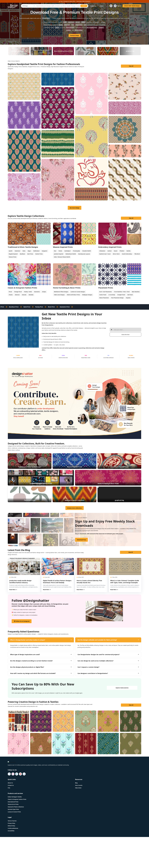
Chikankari (102, 251)
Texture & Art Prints (13, 804)
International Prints (13, 802)
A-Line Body (112, 294)
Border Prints (39, 254)
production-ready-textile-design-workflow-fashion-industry (20, 581)
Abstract (17, 294)
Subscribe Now (125, 334)
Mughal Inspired (13, 254)
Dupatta (128, 297)
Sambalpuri (67, 251)
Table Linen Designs (59, 294)
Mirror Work (116, 254)
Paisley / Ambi (28, 291)
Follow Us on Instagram (23, 621)
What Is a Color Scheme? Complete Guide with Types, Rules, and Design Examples (124, 581)
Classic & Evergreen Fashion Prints (22, 288)
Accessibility (11, 830)
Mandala (31, 294)
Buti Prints (30, 254)
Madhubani (36, 251)
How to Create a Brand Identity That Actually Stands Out (89, 581)
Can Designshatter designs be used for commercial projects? (99, 654)
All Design (25, 6)
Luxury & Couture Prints (14, 812)
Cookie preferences (13, 828)
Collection (93, 6)
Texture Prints (12, 257)
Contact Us (11, 785)
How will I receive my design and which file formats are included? (33, 673)
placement (71, 22)
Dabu (24, 251)
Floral (10, 291)
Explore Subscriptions (122, 688)
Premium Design (74, 35)
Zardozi (110, 251)
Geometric (37, 291)
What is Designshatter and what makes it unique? (27, 640)
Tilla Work (137, 254)
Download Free (81, 539)
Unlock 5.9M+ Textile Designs (132, 6)
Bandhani (22, 254)
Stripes (44, 291)
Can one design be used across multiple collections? (95, 661)
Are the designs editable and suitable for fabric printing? (97, 640)
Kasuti (115, 251)
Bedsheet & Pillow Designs (61, 291)
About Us (10, 783)
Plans (101, 6)
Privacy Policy (11, 823)
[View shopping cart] (111, 5)
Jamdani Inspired (58, 254)
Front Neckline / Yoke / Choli (122, 291)
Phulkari (122, 251)
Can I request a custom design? (88, 667)
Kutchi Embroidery (127, 254)
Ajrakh (60, 25)
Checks (11, 294)
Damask (24, 294)
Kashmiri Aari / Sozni (105, 254)
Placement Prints (105, 288)
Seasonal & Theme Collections (16, 807)
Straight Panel (121, 294)
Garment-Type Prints (13, 809)
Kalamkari (67, 25)
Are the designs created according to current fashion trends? (31, 661)
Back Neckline (135, 291)
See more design (74, 208)
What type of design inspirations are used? (25, 654)
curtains (69, 30)
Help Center (78, 788)
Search (83, 6)
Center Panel (102, 294)
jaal (85, 25)
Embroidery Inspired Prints (110, 247)
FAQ (9, 788)
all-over (78, 22)
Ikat (73, 25)
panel (64, 22)
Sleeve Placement (104, 297)
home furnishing (70, 27)
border (83, 22)
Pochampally (76, 251)
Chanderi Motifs (86, 251)
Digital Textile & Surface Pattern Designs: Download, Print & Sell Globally (57, 581)
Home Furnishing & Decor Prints (66, 288)
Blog (76, 783)
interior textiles (78, 30)
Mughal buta (79, 25)
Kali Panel (130, 294)
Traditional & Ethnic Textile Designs (23, 247)
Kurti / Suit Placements (105, 291)
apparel (57, 27)
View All (131, 66)
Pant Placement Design (117, 297)
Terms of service (12, 821)
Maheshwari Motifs (71, 254)
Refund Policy (11, 825)
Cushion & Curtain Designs (78, 291)
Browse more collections (74, 508)
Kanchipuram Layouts (84, 254)
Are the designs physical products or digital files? (27, 667)
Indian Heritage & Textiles (15, 797)
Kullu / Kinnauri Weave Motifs (62, 257)
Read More (13, 589)
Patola (60, 251)
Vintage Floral (18, 291)
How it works (78, 785)
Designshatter (46, 18)
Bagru (29, 251)
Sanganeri (44, 251)
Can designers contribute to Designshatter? (93, 673)
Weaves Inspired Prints (63, 247)
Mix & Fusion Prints (92, 27)
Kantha (128, 251)
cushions (101, 27)
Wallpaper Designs (87, 294)
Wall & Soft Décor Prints (73, 294)
